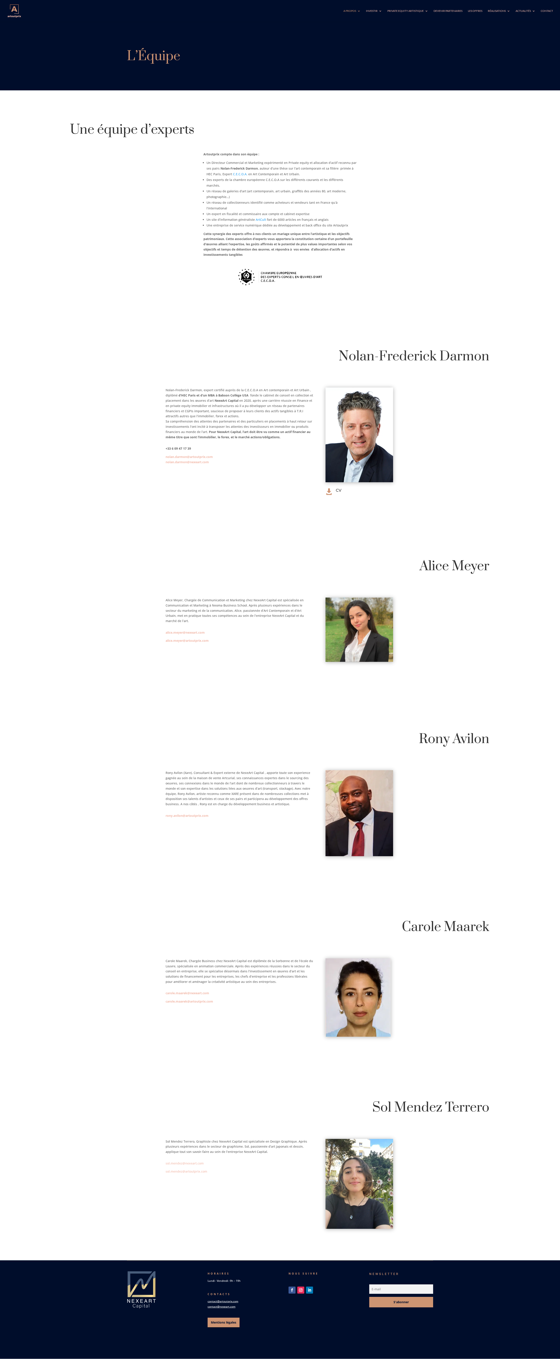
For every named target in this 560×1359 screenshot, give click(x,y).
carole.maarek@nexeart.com (187, 993)
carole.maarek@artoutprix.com (189, 1001)
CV (338, 490)
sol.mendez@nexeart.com (185, 1163)
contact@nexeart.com (221, 1306)
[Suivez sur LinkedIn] (309, 1290)
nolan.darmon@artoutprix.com (189, 457)
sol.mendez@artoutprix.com (186, 1171)
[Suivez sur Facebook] (292, 1290)
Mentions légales (223, 1322)
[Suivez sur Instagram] (300, 1290)
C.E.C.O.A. (240, 174)
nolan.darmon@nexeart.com (187, 462)
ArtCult (261, 219)
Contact (547, 10)
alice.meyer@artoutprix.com (187, 640)
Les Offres (475, 10)
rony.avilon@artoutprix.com (187, 816)
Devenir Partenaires (448, 10)
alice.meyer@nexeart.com (185, 632)
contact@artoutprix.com (223, 1301)
